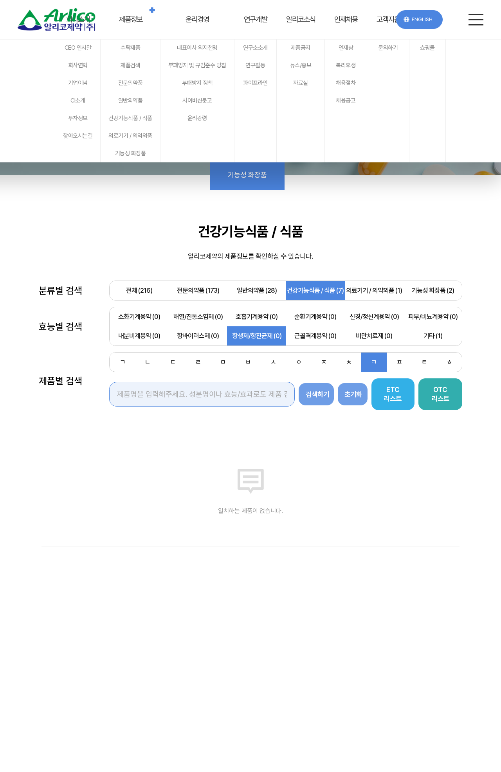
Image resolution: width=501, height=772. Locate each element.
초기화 (353, 394)
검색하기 (317, 394)
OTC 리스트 (440, 394)
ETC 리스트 (393, 394)
